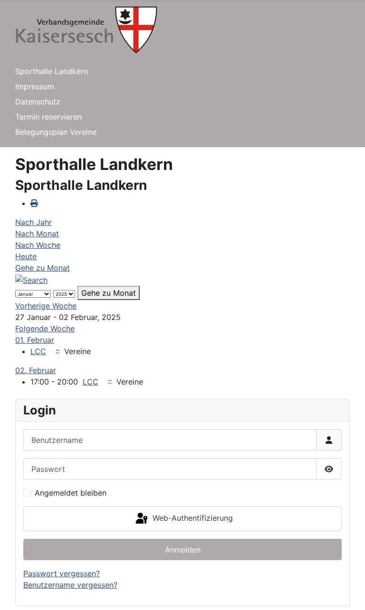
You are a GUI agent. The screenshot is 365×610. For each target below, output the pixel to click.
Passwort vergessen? (61, 573)
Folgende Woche (45, 328)
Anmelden (183, 549)
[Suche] (31, 279)
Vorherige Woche (46, 305)
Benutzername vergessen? (70, 585)
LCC (38, 351)
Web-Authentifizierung (191, 518)
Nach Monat (37, 233)
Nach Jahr (33, 222)
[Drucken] (34, 203)
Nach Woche (37, 245)
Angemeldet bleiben (70, 492)
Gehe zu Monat (42, 267)
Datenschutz (37, 101)
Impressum (34, 86)
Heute (26, 256)
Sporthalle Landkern (51, 71)
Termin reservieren (48, 117)
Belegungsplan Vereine (55, 132)
